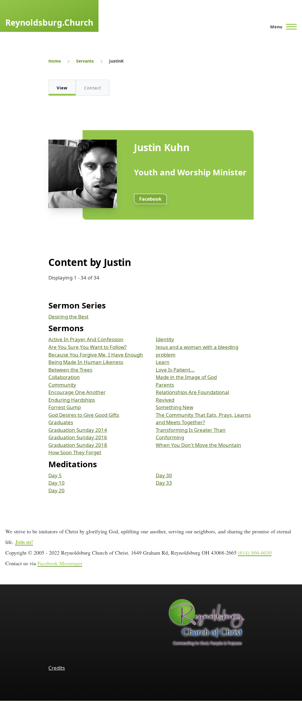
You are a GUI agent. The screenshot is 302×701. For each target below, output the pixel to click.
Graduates (60, 422)
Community (62, 384)
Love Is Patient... (175, 369)
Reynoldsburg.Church (49, 22)
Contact (92, 88)
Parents (165, 384)
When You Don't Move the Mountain (198, 445)
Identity (165, 339)
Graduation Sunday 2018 (77, 445)
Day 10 (56, 482)
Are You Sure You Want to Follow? (87, 347)
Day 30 (164, 475)
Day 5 (55, 475)
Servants (85, 61)
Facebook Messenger (59, 563)
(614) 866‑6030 (255, 552)
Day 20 (56, 490)
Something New (174, 407)
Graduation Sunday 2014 (77, 430)
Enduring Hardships (71, 399)
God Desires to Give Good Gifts (83, 414)
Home (54, 61)
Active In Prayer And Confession (86, 339)
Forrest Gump (64, 407)
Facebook (150, 199)
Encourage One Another (77, 392)
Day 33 (164, 482)
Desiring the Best (68, 316)
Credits (56, 667)
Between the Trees (70, 369)
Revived (165, 399)
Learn (163, 362)
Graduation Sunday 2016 (77, 437)
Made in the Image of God (186, 377)
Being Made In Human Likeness (85, 362)
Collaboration (64, 377)
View (62, 88)
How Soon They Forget (74, 452)
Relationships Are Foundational (192, 392)
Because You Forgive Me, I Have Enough (95, 354)
